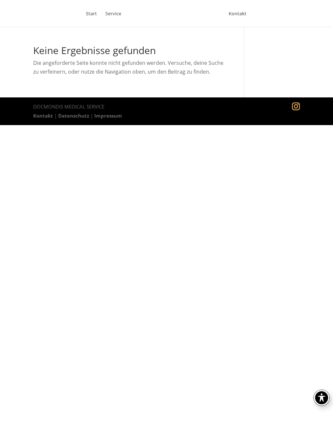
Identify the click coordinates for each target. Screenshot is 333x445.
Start (91, 14)
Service (113, 14)
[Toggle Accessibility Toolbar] (321, 398)
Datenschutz (73, 115)
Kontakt (237, 14)
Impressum (108, 115)
